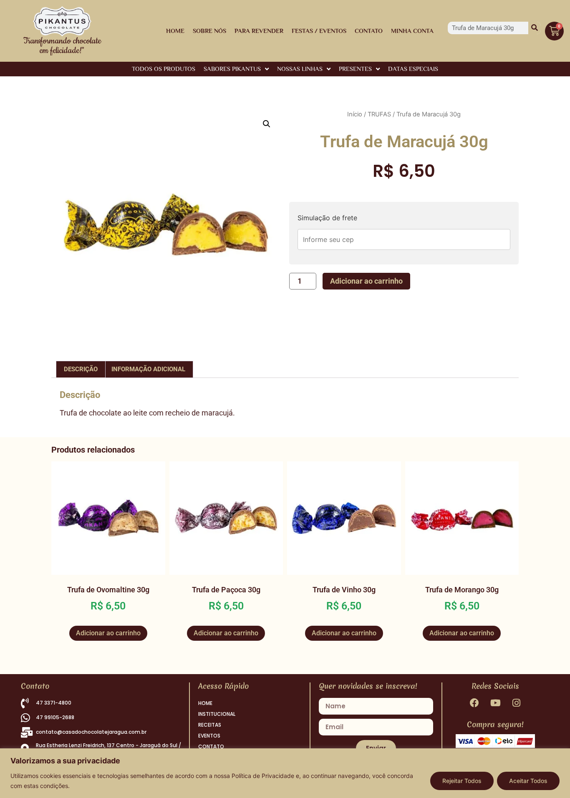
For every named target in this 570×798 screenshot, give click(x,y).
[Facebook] (474, 703)
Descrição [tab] (81, 369)
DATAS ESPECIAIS (413, 68)
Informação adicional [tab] (148, 369)
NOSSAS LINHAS (300, 68)
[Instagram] (516, 703)
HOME (175, 30)
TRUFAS (379, 114)
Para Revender (259, 30)
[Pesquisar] (534, 28)
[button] (266, 123)
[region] (285, 773)
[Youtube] (495, 703)
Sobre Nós (209, 30)
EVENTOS (209, 735)
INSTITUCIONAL (216, 713)
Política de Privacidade (263, 775)
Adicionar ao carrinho (366, 281)
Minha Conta (412, 30)
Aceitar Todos (528, 780)
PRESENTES (355, 68)
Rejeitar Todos (462, 780)
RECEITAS (209, 724)
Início (354, 114)
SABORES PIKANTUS (232, 68)
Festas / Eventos (319, 30)
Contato (369, 30)
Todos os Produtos (163, 68)
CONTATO (211, 746)
